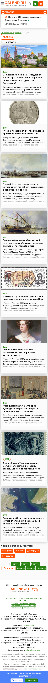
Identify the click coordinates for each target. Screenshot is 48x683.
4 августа (15, 564)
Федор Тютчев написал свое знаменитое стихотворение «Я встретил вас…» (19, 352)
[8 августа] (18, 42)
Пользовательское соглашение (23, 606)
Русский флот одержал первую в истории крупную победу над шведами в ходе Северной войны (23, 187)
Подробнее (17, 680)
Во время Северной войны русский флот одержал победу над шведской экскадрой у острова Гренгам (23, 243)
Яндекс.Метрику (24, 676)
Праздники (7, 551)
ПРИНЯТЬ (31, 680)
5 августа (25, 564)
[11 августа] (24, 572)
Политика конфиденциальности (23, 608)
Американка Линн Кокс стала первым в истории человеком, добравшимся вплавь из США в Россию (23, 521)
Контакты (38, 598)
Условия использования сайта (23, 604)
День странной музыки (16, 20)
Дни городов (33, 551)
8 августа (21, 568)
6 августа (35, 564)
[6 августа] (2, 42)
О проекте (9, 598)
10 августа (41, 568)
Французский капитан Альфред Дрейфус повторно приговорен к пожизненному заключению (20, 408)
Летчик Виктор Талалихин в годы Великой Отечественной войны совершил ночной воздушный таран (22, 466)
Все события (7, 556)
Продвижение (19, 598)
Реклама (29, 598)
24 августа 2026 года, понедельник (24, 17)
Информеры (23, 600)
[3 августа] (9, 564)
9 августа (31, 568)
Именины (20, 551)
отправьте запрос (37, 669)
